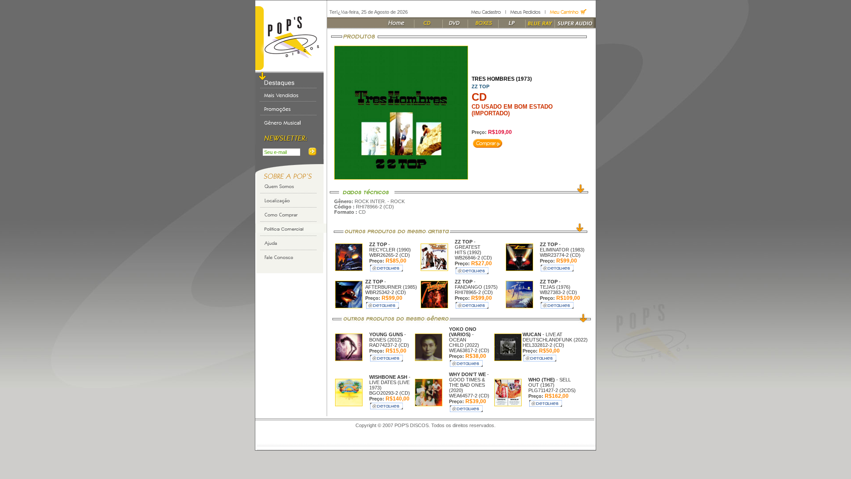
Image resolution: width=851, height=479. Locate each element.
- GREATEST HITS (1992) (468, 247)
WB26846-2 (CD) (473, 257)
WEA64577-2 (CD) (469, 395)
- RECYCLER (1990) (390, 247)
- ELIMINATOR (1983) (562, 247)
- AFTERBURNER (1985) (391, 284)
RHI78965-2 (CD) (474, 292)
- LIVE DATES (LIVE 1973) (389, 382)
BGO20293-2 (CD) (389, 393)
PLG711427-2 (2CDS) (552, 390)
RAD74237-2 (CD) (389, 345)
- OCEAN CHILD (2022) (464, 337)
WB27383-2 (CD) (558, 292)
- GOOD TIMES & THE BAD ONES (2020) (469, 382)
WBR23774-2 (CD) (560, 255)
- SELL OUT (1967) (549, 382)
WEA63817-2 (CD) (469, 350)
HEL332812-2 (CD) (543, 345)
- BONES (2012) (387, 337)
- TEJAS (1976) (555, 284)
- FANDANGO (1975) (476, 284)
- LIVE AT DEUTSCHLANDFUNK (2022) (555, 337)
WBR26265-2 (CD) (389, 255)
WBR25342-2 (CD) (385, 292)
